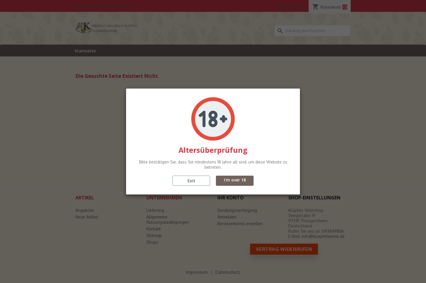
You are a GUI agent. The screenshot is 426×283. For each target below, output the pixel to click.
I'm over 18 (235, 180)
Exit (191, 180)
